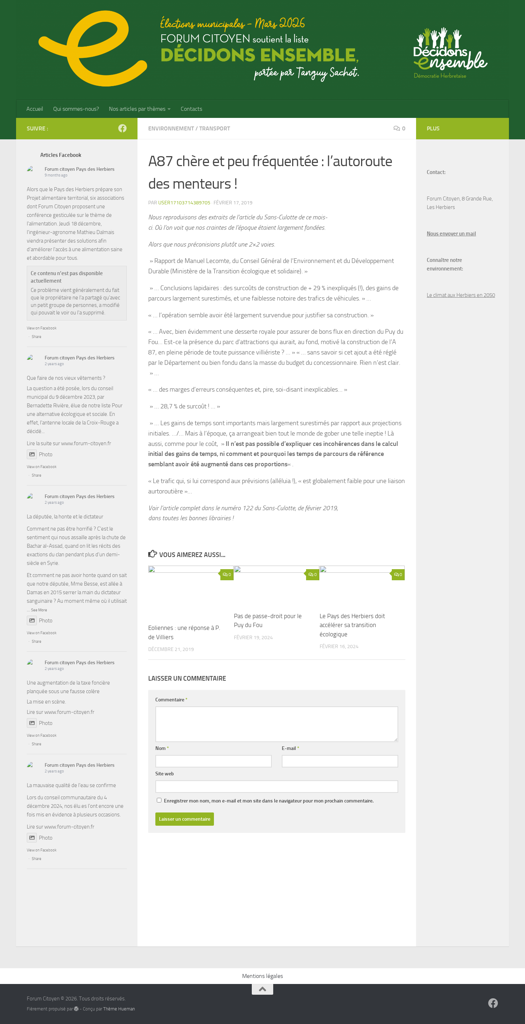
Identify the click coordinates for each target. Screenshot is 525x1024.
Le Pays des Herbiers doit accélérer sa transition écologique (352, 625)
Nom (162, 748)
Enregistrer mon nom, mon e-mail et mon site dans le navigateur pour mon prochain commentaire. (269, 801)
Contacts (191, 108)
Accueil (34, 108)
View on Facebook (41, 328)
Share (36, 336)
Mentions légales (262, 976)
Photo (45, 454)
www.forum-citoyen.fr (86, 443)
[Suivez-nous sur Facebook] (122, 128)
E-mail (290, 748)
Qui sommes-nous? (76, 108)
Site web (164, 774)
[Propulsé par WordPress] (76, 1008)
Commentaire (171, 700)
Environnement (171, 128)
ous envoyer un (447, 233)
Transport (214, 128)
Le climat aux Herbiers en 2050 (461, 295)
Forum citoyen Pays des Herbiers (80, 169)
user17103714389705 (184, 203)
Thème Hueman (119, 1008)
